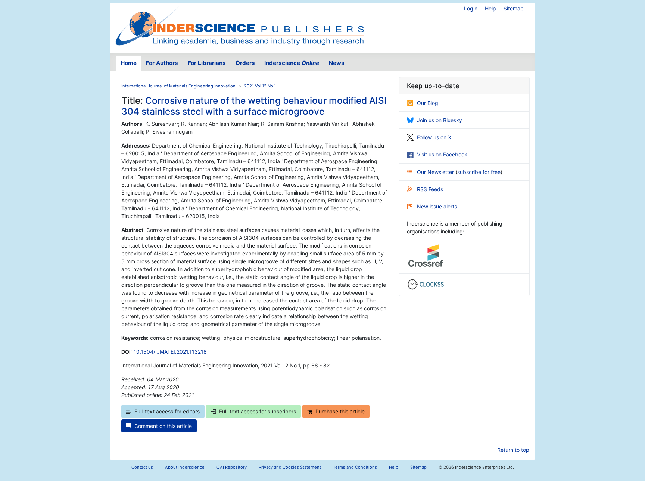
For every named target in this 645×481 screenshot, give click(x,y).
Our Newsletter (436, 172)
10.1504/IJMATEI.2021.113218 (170, 351)
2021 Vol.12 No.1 (260, 86)
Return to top (513, 450)
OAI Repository (231, 467)
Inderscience (291, 62)
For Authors (162, 62)
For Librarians (207, 62)
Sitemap (514, 8)
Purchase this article (340, 411)
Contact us (142, 467)
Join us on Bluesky (439, 120)
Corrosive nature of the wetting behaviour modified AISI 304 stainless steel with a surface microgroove (254, 106)
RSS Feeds (430, 189)
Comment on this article (163, 426)
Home (129, 62)
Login (470, 8)
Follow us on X (434, 137)
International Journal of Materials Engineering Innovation (178, 86)
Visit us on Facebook (442, 154)
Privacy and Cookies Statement (290, 467)
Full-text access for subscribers (257, 411)
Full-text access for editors (167, 411)
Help (490, 8)
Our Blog (427, 103)
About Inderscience (185, 467)
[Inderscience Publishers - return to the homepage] (239, 25)
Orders (245, 62)
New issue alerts (437, 206)
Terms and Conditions (355, 467)
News (337, 62)
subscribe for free (479, 172)
